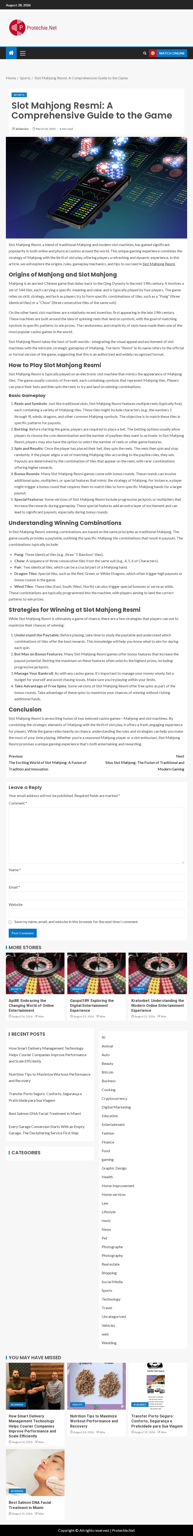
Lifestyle (109, 1211)
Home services (114, 1194)
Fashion (108, 1133)
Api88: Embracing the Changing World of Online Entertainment (31, 1005)
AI (103, 1037)
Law (105, 1203)
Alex (41, 1016)
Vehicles (108, 1325)
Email (14, 887)
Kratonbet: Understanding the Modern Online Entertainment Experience (157, 1005)
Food (106, 1150)
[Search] (145, 53)
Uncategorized (114, 1316)
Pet (104, 1238)
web (105, 1334)
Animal (107, 1046)
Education (110, 1115)
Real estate (111, 1264)
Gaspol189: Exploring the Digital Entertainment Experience (92, 1005)
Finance (108, 1142)
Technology (111, 1299)
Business (109, 1080)
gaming (108, 1159)
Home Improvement (118, 1185)
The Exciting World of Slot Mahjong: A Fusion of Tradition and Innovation (47, 762)
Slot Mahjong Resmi (159, 264)
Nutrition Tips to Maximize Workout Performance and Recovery (94, 1421)
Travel (107, 1307)
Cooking (109, 1089)
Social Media (112, 1281)
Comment (18, 803)
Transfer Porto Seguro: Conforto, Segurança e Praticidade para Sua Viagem (157, 1421)
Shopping (109, 1272)
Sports (19, 94)
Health (107, 1176)
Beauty (107, 1063)
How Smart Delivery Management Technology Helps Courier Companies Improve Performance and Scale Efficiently (47, 1054)
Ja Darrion (22, 129)
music (106, 1220)
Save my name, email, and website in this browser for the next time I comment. (76, 921)
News (106, 1229)
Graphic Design (114, 1168)
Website (16, 904)
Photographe (112, 1246)
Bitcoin (107, 1072)
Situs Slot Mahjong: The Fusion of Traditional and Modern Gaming (144, 762)
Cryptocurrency (114, 1098)
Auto (106, 1054)
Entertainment (113, 1124)
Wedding (109, 1342)
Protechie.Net (123, 1530)
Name (15, 869)
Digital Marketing (116, 1107)
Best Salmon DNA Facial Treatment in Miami (45, 1113)
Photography (112, 1255)
